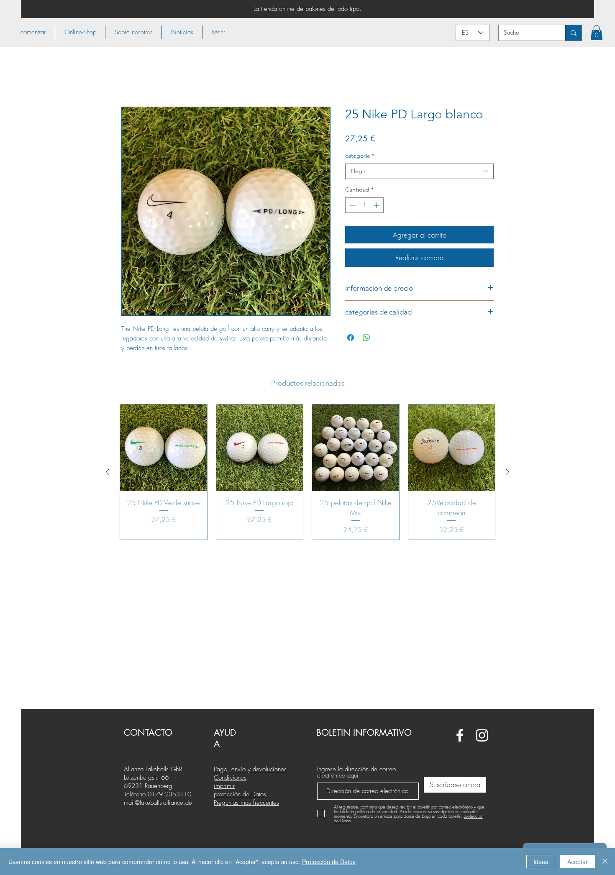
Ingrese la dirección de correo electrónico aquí (356, 772)
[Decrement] (351, 206)
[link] (596, 32)
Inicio (128, 77)
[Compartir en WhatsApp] (366, 338)
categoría (359, 156)
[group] (307, 472)
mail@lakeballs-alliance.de (158, 802)
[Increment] (377, 206)
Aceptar (577, 861)
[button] (80, 32)
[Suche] (573, 33)
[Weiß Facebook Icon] (459, 735)
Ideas (540, 861)
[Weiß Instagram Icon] (482, 735)
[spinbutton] (364, 206)
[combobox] (419, 172)
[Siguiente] (507, 473)
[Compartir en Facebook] (351, 338)
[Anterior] (107, 473)
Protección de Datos (329, 861)
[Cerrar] (605, 861)
